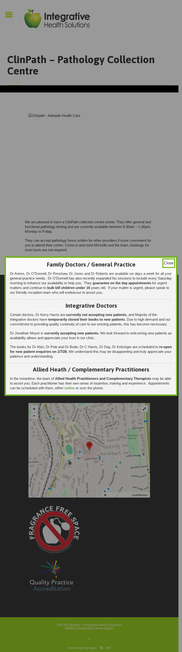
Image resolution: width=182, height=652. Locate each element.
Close (169, 263)
